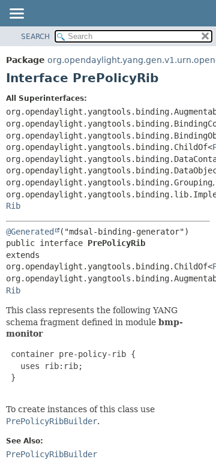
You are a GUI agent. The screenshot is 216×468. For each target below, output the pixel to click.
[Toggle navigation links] (16, 14)
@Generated (30, 231)
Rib (13, 206)
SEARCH (35, 36)
